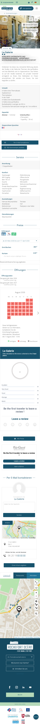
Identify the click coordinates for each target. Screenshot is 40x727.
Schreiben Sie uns (21, 669)
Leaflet (15, 637)
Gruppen (20, 674)
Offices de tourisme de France (11, 710)
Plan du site (3, 701)
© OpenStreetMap (28, 637)
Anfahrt (7, 523)
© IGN (22, 637)
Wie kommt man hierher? (20, 663)
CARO (16, 721)
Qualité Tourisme (21, 710)
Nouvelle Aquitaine (25, 716)
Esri (19, 637)
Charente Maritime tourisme (13, 716)
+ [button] (36, 592)
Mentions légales (11, 701)
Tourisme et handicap (28, 710)
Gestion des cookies (20, 704)
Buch (20, 695)
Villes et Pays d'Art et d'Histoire (23, 721)
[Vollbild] (36, 582)
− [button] (36, 596)
